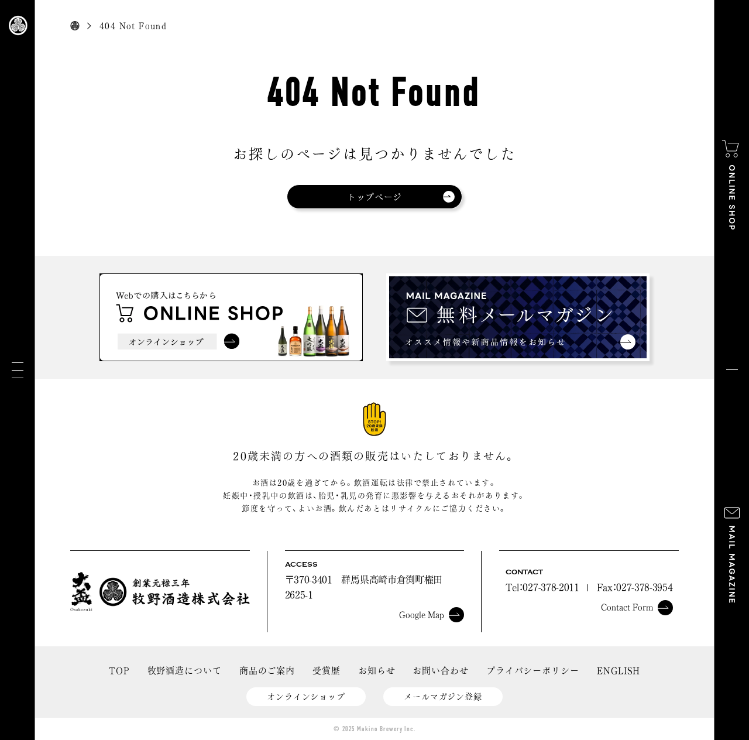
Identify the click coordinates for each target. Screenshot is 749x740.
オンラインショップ (306, 697)
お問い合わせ (440, 670)
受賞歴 (326, 670)
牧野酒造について (184, 670)
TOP (119, 670)
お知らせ (377, 670)
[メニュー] (17, 370)
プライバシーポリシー (532, 670)
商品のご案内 (267, 670)
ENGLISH (618, 670)
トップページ (374, 197)
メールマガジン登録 (443, 697)
